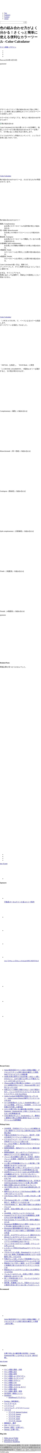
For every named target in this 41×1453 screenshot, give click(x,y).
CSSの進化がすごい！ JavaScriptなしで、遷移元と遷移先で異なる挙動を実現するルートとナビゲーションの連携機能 (22, 1118)
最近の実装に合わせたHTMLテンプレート (20, 1185)
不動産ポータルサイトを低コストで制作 (19, 902)
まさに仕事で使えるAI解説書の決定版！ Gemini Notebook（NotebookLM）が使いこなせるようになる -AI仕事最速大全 (22, 1111)
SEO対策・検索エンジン (13, 1393)
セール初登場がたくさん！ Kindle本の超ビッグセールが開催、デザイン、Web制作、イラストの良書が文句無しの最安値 (22, 1105)
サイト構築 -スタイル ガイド (15, 1387)
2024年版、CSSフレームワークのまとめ (19, 1213)
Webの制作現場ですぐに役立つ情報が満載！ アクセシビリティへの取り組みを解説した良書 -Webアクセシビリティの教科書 (22, 1072)
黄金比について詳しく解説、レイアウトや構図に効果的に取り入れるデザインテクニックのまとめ (22, 1265)
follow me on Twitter (11, 1438)
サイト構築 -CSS (10, 1382)
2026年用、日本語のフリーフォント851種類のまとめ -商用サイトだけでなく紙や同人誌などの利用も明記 (22, 1131)
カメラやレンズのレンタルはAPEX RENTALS (21, 961)
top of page (3, 864)
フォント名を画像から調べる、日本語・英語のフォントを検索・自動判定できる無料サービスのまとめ (22, 1159)
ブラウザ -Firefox (14, 1414)
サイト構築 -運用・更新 (13, 1391)
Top (5, 13)
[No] (36, 1450)
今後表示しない (21, 1450)
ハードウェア (9, 1406)
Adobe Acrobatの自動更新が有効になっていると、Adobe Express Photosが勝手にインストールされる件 (22, 1098)
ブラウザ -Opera (14, 1416)
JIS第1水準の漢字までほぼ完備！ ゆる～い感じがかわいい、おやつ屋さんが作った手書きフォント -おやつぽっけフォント (22, 1079)
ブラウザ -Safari (14, 1419)
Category (7, 15)
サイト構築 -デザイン (8, 47)
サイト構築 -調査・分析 (13, 1369)
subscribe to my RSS (11, 1440)
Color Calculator (5, 176)
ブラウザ (7, 1410)
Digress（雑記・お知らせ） (14, 1427)
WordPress (7, 1395)
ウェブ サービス (10, 1403)
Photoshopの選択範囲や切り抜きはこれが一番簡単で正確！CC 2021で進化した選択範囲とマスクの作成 (22, 1231)
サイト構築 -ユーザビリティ (14, 1376)
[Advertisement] (20, 86)
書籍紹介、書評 (10, 1423)
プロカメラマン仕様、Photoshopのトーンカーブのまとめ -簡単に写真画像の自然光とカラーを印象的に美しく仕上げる (22, 1254)
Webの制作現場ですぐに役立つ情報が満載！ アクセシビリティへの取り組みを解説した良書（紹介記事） (22, 1321)
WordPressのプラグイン (17, 1397)
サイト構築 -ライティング (14, 1378)
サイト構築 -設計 (10, 1372)
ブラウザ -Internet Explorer (17, 1412)
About (6, 19)
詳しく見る (30, 1450)
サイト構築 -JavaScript (12, 1385)
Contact (6, 17)
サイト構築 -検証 (10, 1389)
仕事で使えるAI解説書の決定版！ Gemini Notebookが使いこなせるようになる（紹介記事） (21, 1355)
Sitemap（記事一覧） (12, 1429)
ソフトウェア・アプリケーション (16, 1408)
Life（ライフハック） (12, 1425)
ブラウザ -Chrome (14, 1421)
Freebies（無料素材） (12, 1401)
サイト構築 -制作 (10, 1374)
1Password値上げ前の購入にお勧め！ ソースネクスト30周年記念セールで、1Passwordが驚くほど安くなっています (22, 1085)
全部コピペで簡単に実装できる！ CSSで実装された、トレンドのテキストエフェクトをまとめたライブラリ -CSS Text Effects (22, 1092)
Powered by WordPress (12, 1442)
